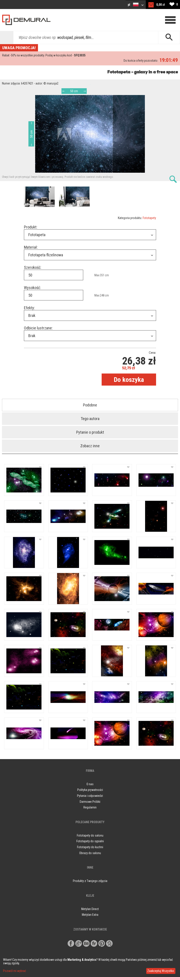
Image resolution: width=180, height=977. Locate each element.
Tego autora (90, 418)
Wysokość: (32, 287)
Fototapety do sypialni (90, 841)
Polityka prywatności (90, 790)
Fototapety (149, 218)
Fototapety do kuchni (90, 847)
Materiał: (31, 247)
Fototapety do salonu (90, 835)
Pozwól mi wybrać (14, 971)
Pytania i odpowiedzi (90, 795)
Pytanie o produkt (90, 432)
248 (102, 295)
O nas (90, 784)
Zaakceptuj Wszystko (160, 971)
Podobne (90, 405)
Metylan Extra (90, 914)
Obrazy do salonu (90, 853)
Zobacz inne (90, 446)
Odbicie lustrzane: (38, 328)
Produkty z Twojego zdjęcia (90, 881)
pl (129, 4)
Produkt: (30, 227)
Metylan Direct (90, 909)
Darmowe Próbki (90, 801)
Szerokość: (32, 267)
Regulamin (90, 807)
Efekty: (29, 307)
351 (102, 275)
